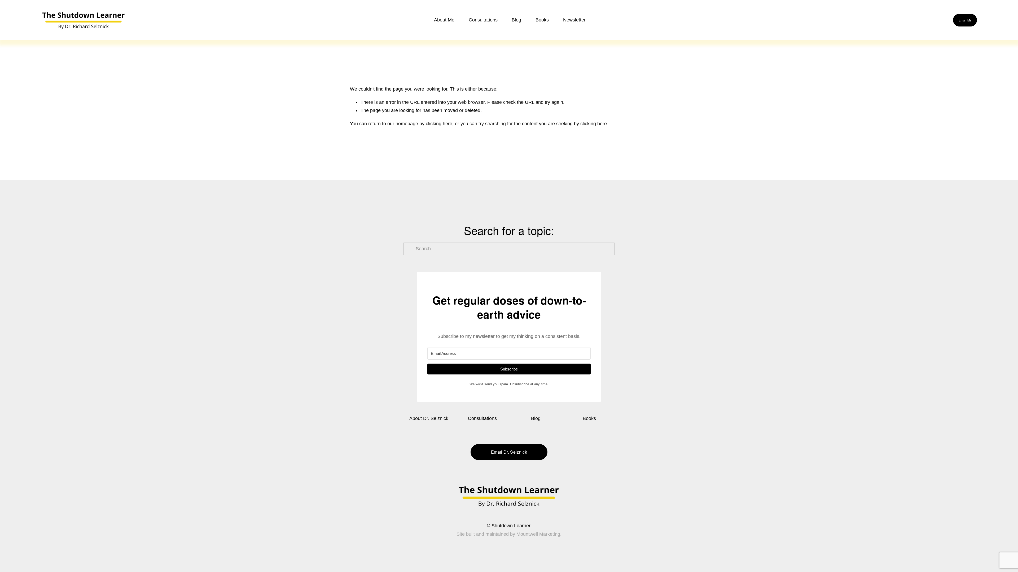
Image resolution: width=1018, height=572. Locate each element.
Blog (516, 20)
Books (589, 418)
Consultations (483, 20)
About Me (444, 20)
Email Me (965, 20)
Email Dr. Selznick (509, 452)
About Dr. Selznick (428, 418)
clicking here (439, 123)
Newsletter (574, 20)
